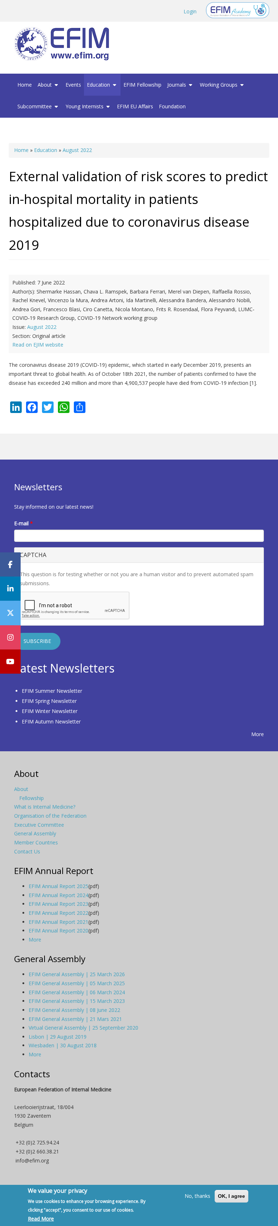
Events (73, 84)
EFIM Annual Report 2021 (58, 921)
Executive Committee (39, 824)
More (257, 734)
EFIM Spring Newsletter (49, 700)
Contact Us (27, 851)
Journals (177, 84)
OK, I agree (231, 1196)
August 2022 (77, 150)
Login (190, 11)
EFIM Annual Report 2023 (58, 903)
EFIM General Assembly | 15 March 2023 (77, 1000)
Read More (41, 1218)
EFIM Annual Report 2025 (58, 886)
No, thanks (197, 1195)
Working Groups (219, 84)
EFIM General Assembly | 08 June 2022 (74, 1010)
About (45, 84)
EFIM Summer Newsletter (52, 690)
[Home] (64, 44)
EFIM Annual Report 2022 (58, 912)
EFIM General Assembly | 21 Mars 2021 (75, 1019)
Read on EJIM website (37, 344)
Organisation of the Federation (50, 815)
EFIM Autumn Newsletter (51, 721)
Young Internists (85, 106)
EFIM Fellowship (142, 84)
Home (24, 84)
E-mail (23, 523)
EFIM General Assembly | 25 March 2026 (77, 974)
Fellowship (31, 798)
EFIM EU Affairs (135, 106)
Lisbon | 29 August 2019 (58, 1036)
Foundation (172, 106)
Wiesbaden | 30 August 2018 (63, 1045)
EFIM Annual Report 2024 (58, 895)
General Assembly (35, 833)
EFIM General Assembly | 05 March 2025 (77, 983)
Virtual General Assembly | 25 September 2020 (83, 1027)
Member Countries (36, 842)
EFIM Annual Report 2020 (58, 930)
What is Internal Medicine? (44, 806)
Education (99, 84)
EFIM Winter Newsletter (49, 711)
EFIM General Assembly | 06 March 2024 (77, 992)
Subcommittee (35, 106)
